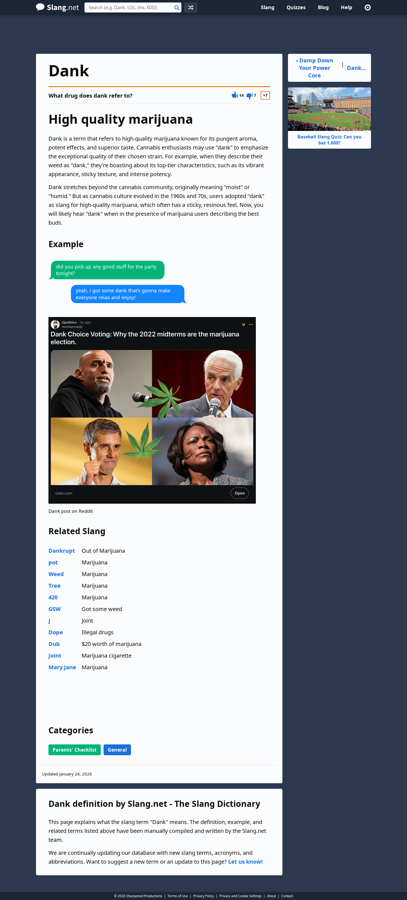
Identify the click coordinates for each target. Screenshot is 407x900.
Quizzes (296, 7)
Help (346, 7)
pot (53, 562)
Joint (54, 655)
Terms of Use (178, 896)
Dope (55, 632)
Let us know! (245, 861)
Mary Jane (62, 667)
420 (53, 597)
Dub (54, 644)
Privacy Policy (203, 896)
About (271, 896)
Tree (54, 585)
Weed (56, 574)
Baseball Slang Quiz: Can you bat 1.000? (329, 140)
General (117, 749)
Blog (323, 7)
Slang (267, 7)
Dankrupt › (357, 68)
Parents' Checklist (75, 749)
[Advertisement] (203, 34)
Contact (287, 896)
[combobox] (132, 7)
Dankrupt (61, 550)
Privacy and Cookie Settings (240, 896)
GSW (54, 609)
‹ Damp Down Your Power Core (314, 68)
